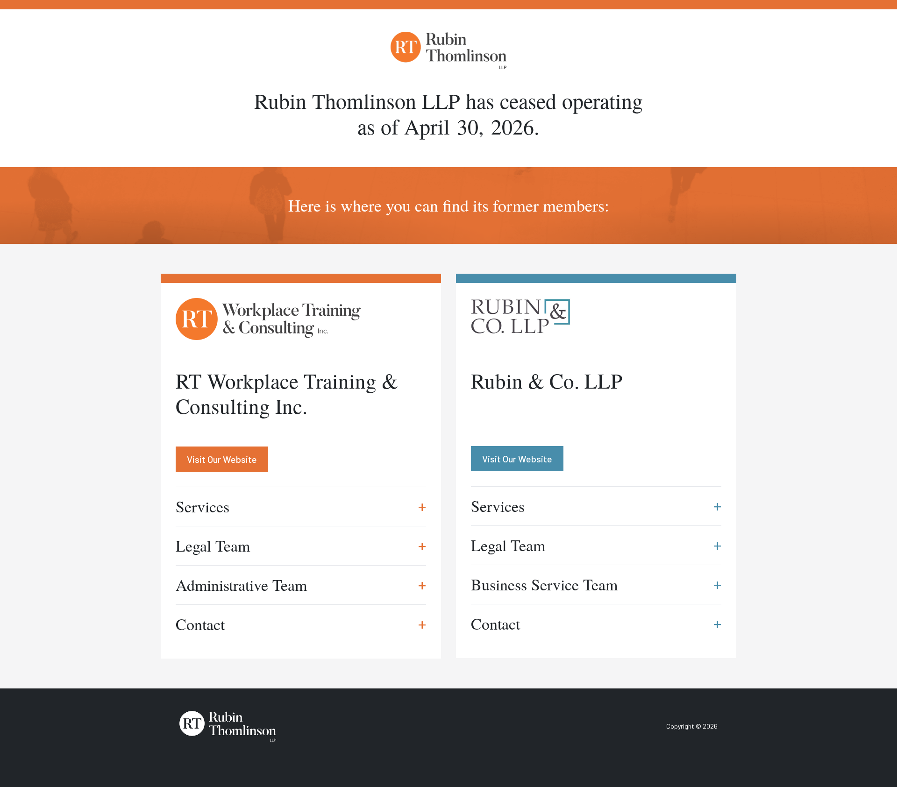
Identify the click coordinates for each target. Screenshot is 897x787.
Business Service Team (596, 584)
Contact (301, 624)
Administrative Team (301, 585)
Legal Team (301, 545)
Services (301, 506)
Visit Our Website (222, 459)
